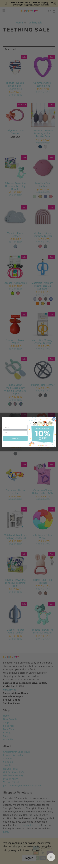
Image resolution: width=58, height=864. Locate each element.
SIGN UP (15, 438)
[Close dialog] (54, 419)
